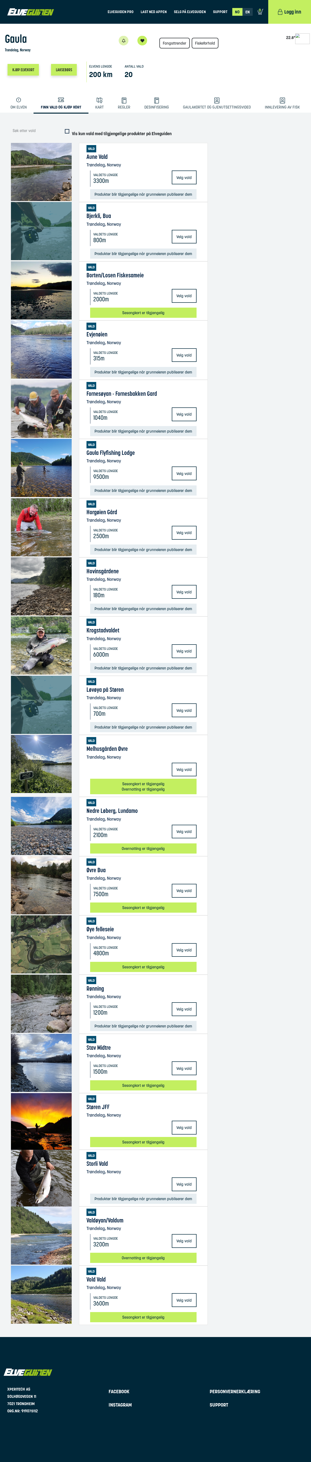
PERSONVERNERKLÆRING (235, 1391)
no (237, 11)
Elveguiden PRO (120, 11)
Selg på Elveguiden (190, 11)
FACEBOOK (119, 1391)
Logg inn (292, 12)
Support (220, 11)
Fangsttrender (174, 43)
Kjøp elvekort (23, 69)
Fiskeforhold (205, 43)
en (247, 11)
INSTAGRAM (120, 1405)
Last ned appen (154, 11)
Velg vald (184, 177)
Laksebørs (64, 69)
